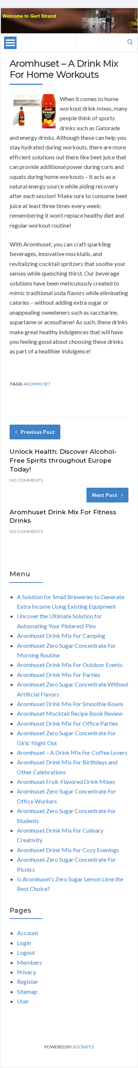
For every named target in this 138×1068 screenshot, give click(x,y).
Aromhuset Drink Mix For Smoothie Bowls (70, 703)
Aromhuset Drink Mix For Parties (58, 674)
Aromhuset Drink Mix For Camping (61, 635)
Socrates (83, 1047)
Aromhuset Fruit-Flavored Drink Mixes (66, 781)
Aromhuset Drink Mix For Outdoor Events (70, 664)
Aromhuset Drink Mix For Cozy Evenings (68, 849)
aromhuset (37, 384)
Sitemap (27, 991)
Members (29, 962)
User (23, 1001)
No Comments (26, 480)
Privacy (26, 971)
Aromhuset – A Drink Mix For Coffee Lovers (72, 752)
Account (27, 932)
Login (24, 942)
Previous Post (38, 432)
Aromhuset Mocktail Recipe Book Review (70, 713)
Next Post (104, 495)
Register (27, 981)
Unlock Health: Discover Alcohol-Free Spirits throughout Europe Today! (63, 460)
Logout (26, 952)
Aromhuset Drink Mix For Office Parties (67, 723)
